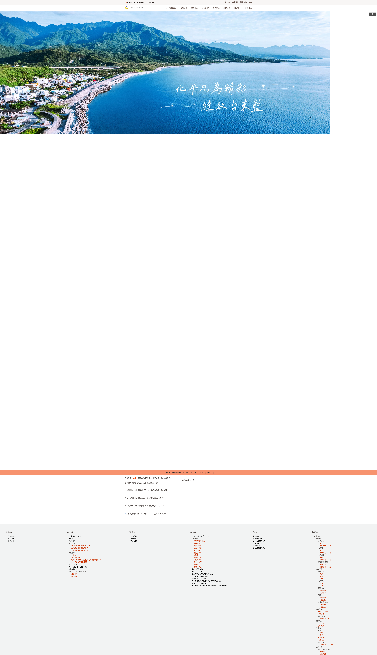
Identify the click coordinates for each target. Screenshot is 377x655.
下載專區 (209, 473)
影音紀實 (321, 626)
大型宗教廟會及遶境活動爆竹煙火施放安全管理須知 (210, 586)
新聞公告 (133, 536)
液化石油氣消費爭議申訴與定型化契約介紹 (207, 581)
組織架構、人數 (325, 546)
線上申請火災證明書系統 (200, 576)
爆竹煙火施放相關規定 (199, 583)
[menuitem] (172, 8)
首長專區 (11, 536)
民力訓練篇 (198, 550)
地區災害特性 (257, 539)
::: (166, 8)
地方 (321, 635)
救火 (321, 574)
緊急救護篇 (198, 548)
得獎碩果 (321, 637)
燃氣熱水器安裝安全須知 (200, 579)
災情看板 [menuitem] (248, 8)
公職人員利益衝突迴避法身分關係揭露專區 (86, 560)
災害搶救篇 (198, 543)
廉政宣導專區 (76, 557)
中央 (321, 633)
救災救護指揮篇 (199, 541)
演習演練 (323, 593)
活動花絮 (133, 539)
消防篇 (196, 555)
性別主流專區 (74, 564)
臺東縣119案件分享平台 (77, 536)
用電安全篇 (198, 557)
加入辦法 (323, 652)
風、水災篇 (198, 562)
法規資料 (74, 574)
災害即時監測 (257, 543)
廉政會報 (74, 555)
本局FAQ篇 (197, 567)
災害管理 (194, 473)
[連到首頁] (134, 8)
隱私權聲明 (73, 569)
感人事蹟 (321, 623)
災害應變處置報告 (259, 541)
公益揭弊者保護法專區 (79, 562)
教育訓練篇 (198, 546)
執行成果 (74, 576)
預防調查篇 (198, 553)
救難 (321, 579)
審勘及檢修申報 (197, 569)
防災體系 (256, 536)
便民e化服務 (176, 473)
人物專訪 (321, 640)
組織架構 (11, 539)
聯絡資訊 (11, 541)
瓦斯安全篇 (198, 560)
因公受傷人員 (325, 619)
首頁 (134, 478)
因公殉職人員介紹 (326, 645)
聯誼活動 (321, 614)
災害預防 (186, 473)
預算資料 (72, 541)
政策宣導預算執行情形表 (79, 550)
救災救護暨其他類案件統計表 (81, 546)
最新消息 (167, 473)
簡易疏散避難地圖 (259, 548)
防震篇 (196, 564)
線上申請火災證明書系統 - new (202, 574)
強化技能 (323, 590)
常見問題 (202, 473)
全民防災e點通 (197, 571)
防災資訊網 (257, 546)
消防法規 (72, 539)
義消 (321, 586)
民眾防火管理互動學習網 (200, 536)
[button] (172, 8)
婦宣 (321, 583)
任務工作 (323, 543)
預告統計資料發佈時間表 (79, 548)
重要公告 (133, 541)
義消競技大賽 (323, 612)
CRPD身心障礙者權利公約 (78, 567)
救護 (321, 576)
